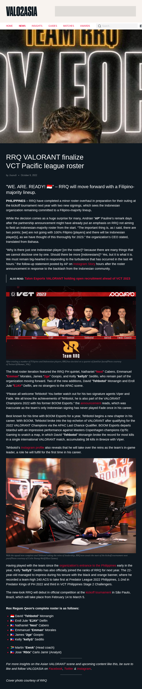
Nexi (99, 371)
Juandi (13, 175)
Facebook (55, 668)
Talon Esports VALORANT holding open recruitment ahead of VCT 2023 (77, 278)
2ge (47, 376)
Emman (12, 376)
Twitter (68, 668)
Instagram (84, 668)
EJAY (17, 385)
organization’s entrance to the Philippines (87, 565)
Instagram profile (32, 447)
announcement (91, 403)
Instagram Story (84, 264)
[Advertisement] (95, 11)
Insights (37, 26)
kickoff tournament (98, 592)
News (22, 26)
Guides (52, 26)
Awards (85, 26)
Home (9, 26)
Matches (68, 26)
